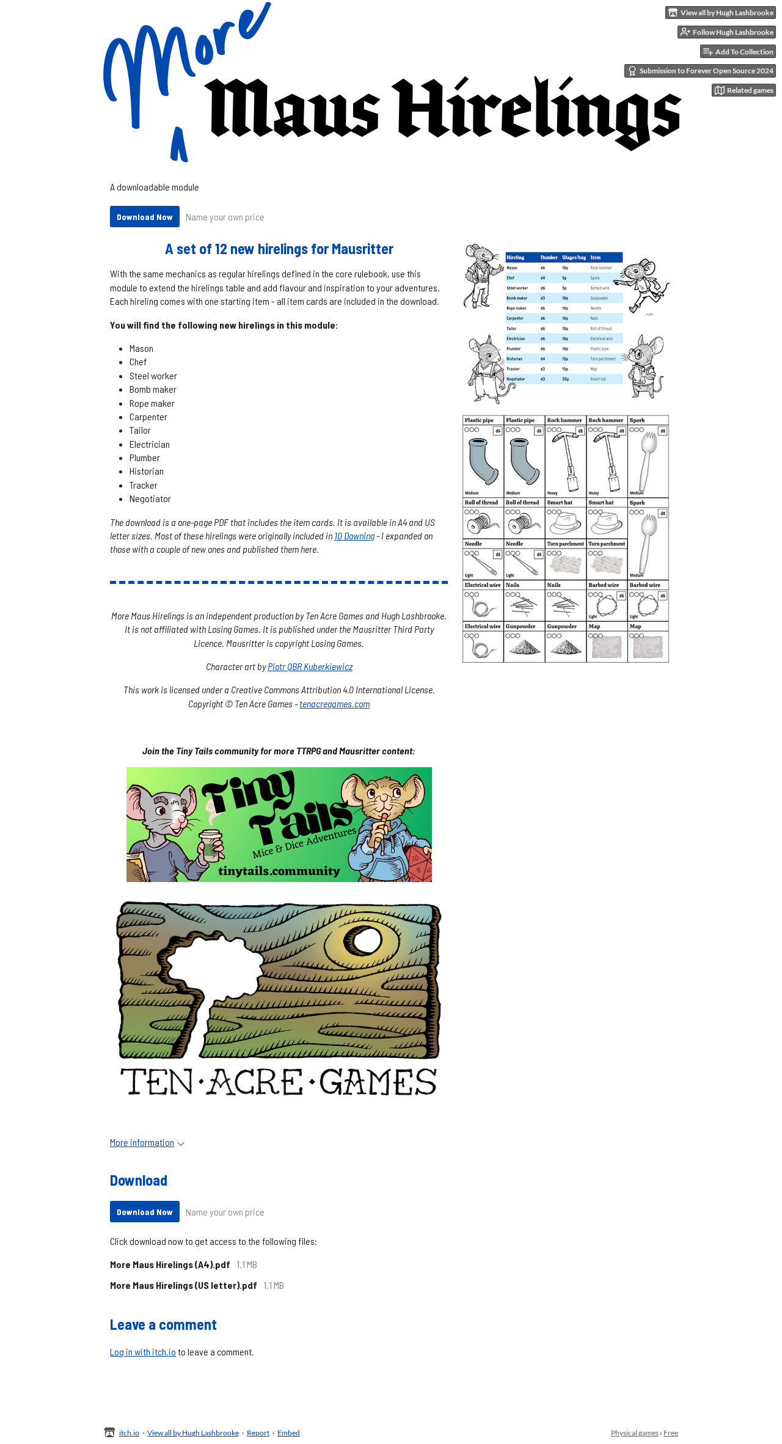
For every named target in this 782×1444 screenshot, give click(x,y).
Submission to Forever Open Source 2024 (706, 70)
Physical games (635, 1432)
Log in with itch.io (143, 1351)
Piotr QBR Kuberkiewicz (310, 666)
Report (258, 1432)
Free (670, 1432)
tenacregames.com (334, 703)
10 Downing (354, 535)
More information (142, 1142)
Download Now (145, 216)
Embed (288, 1432)
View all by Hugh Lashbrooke (193, 1432)
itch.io (129, 1432)
